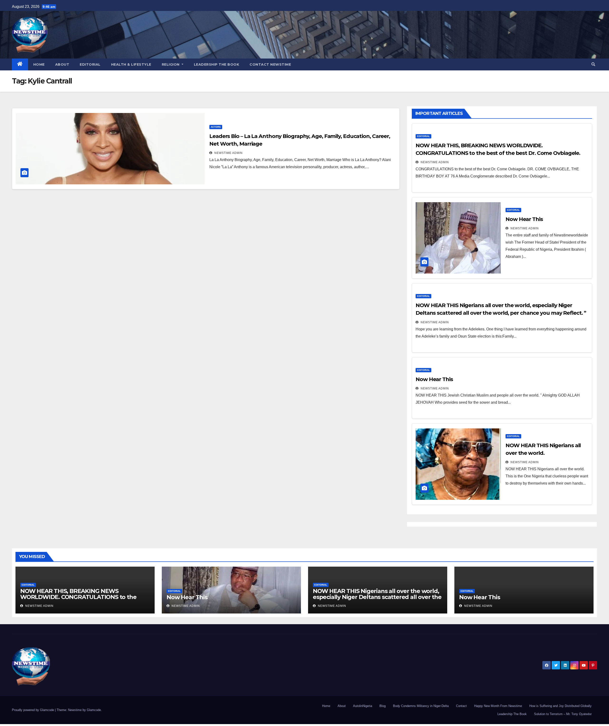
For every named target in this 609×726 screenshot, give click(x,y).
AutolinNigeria (362, 706)
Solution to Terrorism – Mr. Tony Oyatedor (563, 714)
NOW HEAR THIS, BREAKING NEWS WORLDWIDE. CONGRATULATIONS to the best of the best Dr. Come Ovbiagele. (78, 597)
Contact (461, 706)
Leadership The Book (216, 64)
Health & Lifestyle (131, 64)
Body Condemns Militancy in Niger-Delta (421, 706)
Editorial (90, 64)
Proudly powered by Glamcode (33, 710)
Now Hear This (524, 219)
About (62, 64)
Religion (171, 64)
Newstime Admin (228, 153)
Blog (382, 706)
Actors (216, 127)
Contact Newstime (270, 64)
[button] (593, 64)
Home (39, 64)
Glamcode (94, 710)
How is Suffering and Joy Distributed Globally (560, 706)
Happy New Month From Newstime (498, 706)
